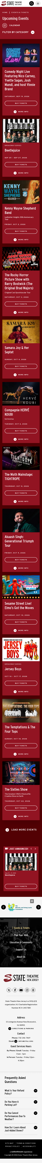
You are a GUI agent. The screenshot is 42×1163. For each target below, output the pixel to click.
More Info (23, 112)
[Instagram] (27, 990)
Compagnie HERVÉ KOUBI (17, 412)
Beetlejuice (12, 150)
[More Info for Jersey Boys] (21, 649)
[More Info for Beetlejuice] (21, 131)
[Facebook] (15, 990)
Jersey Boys (13, 669)
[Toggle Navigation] (38, 3)
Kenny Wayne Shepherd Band (20, 210)
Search (31, 3)
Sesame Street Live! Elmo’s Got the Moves (19, 605)
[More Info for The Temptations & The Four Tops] (21, 710)
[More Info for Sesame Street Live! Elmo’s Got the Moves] (21, 587)
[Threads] (33, 990)
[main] (21, 452)
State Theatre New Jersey (18, 3)
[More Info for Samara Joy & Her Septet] (21, 331)
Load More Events (24, 829)
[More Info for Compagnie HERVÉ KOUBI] (21, 394)
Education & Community (21, 942)
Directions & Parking (23, 1029)
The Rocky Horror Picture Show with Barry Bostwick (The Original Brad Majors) (19, 281)
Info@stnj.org (25, 1041)
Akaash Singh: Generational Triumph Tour (19, 541)
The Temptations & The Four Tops (20, 729)
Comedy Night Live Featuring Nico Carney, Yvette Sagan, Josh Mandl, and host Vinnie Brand (20, 80)
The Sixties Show (16, 789)
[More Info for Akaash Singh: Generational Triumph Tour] (21, 520)
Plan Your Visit (21, 935)
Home (5, 13)
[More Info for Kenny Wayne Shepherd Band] (21, 192)
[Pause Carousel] (32, 901)
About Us (21, 957)
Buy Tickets (21, 103)
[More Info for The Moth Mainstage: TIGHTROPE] (21, 458)
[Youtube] (21, 990)
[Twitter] (9, 990)
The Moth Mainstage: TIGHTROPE (19, 476)
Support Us (21, 949)
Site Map (9, 1143)
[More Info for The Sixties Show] (21, 773)
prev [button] (3, 907)
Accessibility (29, 1146)
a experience (21, 1152)
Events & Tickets (22, 928)
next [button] (38, 907)
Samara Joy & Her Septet (17, 350)
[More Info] (21, 863)
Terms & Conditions (26, 1143)
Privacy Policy (12, 1146)
